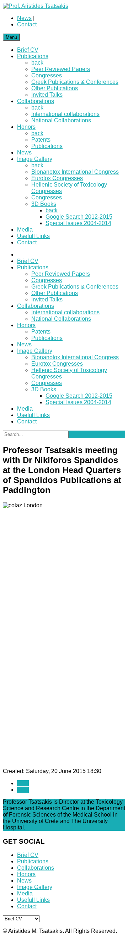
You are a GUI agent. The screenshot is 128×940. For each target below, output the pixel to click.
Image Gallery (34, 159)
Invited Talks (47, 95)
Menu (11, 37)
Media (25, 230)
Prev (23, 783)
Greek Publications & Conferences (74, 82)
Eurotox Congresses (57, 178)
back (37, 63)
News (24, 18)
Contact (27, 24)
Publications (32, 56)
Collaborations (35, 101)
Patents (40, 140)
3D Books (43, 204)
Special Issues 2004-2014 (78, 223)
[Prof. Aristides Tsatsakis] (35, 6)
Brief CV (27, 50)
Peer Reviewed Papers (60, 69)
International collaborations (65, 114)
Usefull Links (33, 236)
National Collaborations (61, 120)
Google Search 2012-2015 (79, 217)
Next (23, 790)
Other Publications (54, 88)
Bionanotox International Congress (75, 172)
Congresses (46, 75)
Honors (26, 127)
